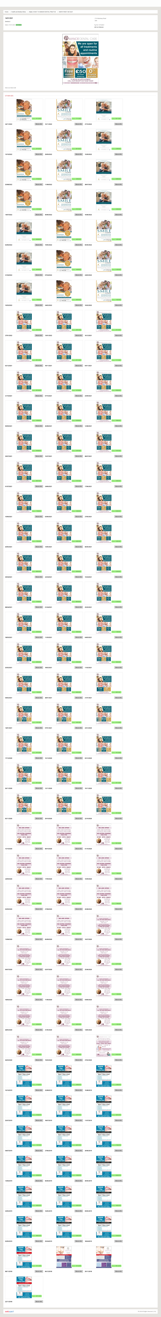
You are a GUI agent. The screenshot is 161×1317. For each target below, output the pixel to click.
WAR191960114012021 (66, 12)
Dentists (7, 21)
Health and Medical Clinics (18, 12)
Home (6, 12)
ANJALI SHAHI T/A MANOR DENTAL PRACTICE (42, 12)
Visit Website (99, 27)
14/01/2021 (9, 18)
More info (39, 124)
